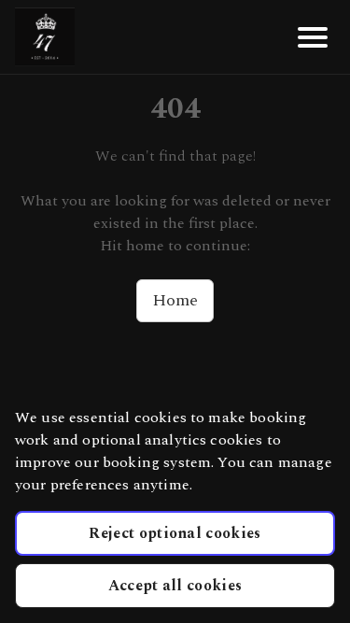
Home (175, 300)
